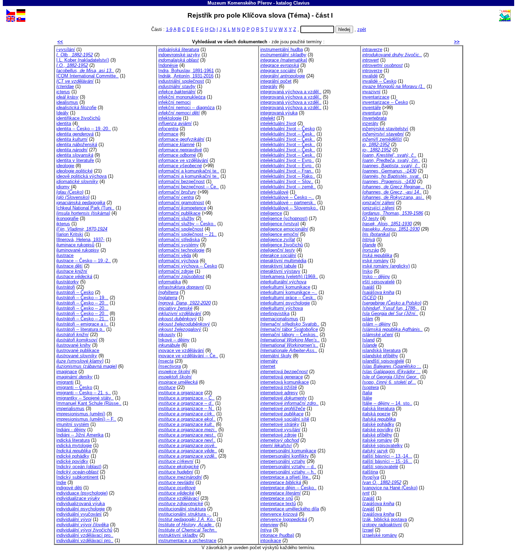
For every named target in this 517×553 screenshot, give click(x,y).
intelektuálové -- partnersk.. (288, 202)
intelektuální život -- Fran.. (287, 171)
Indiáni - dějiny (71, 429)
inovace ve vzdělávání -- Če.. (188, 355)
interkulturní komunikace (285, 287)
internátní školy (276, 355)
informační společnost (180, 229)
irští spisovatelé (378, 281)
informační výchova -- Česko (187, 266)
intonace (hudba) (277, 535)
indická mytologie (74, 445)
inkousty (166, 334)
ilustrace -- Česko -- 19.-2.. (83, 260)
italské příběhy (377, 435)
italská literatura (378, 408)
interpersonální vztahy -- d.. (288, 466)
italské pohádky (378, 424)
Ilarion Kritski (69, 234)
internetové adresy (279, 392)
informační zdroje (175, 271)
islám (367, 318)
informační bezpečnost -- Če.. (188, 186)
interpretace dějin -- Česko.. (288, 487)
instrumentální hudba (281, 49)
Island (368, 340)
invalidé (370, 75)
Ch (212, 29)
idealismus (67, 102)
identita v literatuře (75, 160)
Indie (61, 482)
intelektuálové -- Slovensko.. (289, 207)
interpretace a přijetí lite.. (285, 477)
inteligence (271, 213)
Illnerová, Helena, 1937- (80, 239)
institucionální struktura (182, 508)
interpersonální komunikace (288, 450)
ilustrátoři (65, 287)
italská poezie (376, 413)
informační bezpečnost (181, 181)
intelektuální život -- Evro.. (287, 160)
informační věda (174, 255)
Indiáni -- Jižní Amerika (79, 435)
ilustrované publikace (77, 350)
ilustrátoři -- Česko (75, 292)
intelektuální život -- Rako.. (287, 176)
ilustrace (65, 255)
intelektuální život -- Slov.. (286, 181)
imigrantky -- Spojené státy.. (85, 398)
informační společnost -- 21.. (187, 234)
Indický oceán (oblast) (78, 466)
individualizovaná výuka (80, 503)
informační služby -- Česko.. (187, 223)
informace (168, 134)
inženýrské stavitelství (385, 128)
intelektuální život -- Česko (287, 128)
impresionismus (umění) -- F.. (86, 419)
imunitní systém (72, 424)
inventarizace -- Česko (385, 102)
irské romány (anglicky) (386, 266)
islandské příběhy (380, 355)
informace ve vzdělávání (183, 160)
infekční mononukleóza (181, 97)
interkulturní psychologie (285, 303)
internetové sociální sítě (284, 419)
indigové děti (69, 487)
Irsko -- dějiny (376, 276)
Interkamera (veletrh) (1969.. (289, 276)
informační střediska (179, 239)
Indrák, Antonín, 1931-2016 (185, 75)
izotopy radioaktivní (382, 524)
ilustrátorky (67, 281)
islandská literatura (381, 350)
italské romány (377, 440)
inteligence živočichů (281, 244)
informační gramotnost (181, 202)
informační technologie (181, 250)
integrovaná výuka (279, 112)
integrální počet (276, 81)
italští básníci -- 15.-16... (387, 461)
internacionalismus (279, 318)
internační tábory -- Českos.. (289, 334)
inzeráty (370, 123)
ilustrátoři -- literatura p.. (80, 329)
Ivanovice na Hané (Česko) (389, 487)
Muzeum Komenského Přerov (240, 3)
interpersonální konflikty (284, 456)
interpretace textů (278, 503)
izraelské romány (379, 535)
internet (267, 366)
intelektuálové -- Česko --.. (287, 197)
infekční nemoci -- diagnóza (186, 107)
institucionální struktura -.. (184, 514)
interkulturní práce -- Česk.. (288, 297)
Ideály (62, 112)
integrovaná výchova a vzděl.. (290, 91)
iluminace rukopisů (75, 244)
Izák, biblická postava (384, 519)
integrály (268, 86)
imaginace (66, 371)
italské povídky (377, 429)
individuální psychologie (80, 508)
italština (370, 472)
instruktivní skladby (178, 535)
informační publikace (179, 213)
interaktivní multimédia (283, 260)
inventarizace (375, 97)
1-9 (169, 29)
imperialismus (70, 408)
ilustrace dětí (69, 266)
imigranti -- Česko (74, 387)
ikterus (63, 223)
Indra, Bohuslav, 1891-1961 (186, 70)
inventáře (371, 107)
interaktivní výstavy (280, 271)
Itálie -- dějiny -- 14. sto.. (387, 403)
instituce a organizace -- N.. (186, 408)
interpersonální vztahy (282, 461)
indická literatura (73, 440)
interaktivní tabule (278, 266)
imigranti (65, 382)
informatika (169, 281)
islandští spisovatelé (383, 361)
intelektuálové (274, 192)
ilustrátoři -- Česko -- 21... (82, 318)
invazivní (371, 91)
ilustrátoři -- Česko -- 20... (82, 303)
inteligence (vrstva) (279, 223)
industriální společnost (181, 81)
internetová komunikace (284, 382)
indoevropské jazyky (179, 54)
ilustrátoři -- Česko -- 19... (82, 297)
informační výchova (178, 260)
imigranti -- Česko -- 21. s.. (83, 392)
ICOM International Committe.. (87, 75)
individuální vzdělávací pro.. (84, 535)
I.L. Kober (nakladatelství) (82, 60)
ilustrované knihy (73, 345)
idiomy (63, 186)
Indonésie (168, 65)
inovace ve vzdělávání (181, 350)
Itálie (367, 398)
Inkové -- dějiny (174, 340)
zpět (361, 29)
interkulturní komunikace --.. (288, 292)
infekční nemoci (174, 102)
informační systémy (178, 244)
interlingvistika (274, 313)
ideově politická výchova (81, 176)
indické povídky (72, 461)
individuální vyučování (79, 514)
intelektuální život (278, 123)
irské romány (375, 260)
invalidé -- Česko (379, 81)
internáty (269, 361)
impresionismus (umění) (80, 413)
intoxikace (270, 540)
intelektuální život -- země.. (288, 186)
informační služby (176, 218)
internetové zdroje (278, 435)
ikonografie (67, 218)
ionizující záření (378, 207)
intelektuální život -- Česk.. (287, 134)
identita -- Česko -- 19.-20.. (83, 128)
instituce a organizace (180, 392)
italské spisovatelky (382, 445)
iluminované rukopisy (77, 250)
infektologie (169, 118)
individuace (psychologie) (82, 493)
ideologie (65, 165)
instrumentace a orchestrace (187, 540)
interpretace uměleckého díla (289, 508)
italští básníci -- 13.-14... (387, 456)
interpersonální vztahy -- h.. (288, 472)
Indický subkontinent (77, 477)
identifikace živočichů (78, 118)
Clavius (301, 3)
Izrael (368, 530)
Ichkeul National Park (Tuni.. (85, 207)
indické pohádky (72, 456)
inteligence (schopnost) (283, 218)
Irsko (367, 271)
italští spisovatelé (380, 466)
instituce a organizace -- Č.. (186, 398)
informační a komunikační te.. (188, 171)
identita (63, 123)
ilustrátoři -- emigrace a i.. (82, 324)
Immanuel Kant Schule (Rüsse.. (88, 403)
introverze (372, 70)
